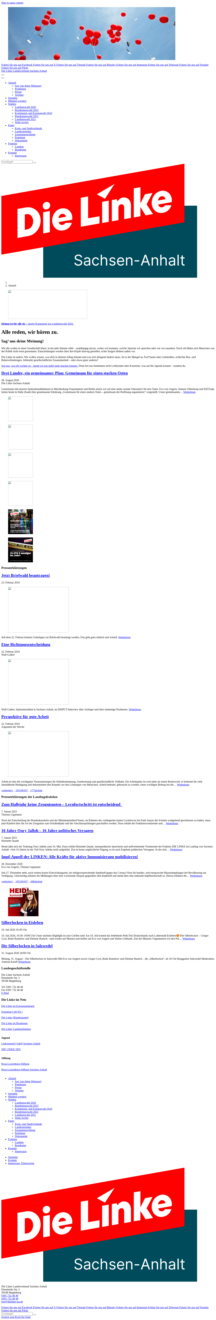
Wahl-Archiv (22, 122)
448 (32, 881)
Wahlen (12, 104)
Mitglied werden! (17, 101)
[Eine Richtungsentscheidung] (108, 682)
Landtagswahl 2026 (25, 107)
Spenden (12, 98)
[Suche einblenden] (2, 74)
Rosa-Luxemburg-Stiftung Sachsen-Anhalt (24, 1069)
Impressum (20, 155)
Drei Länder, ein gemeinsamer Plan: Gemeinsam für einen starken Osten (64, 373)
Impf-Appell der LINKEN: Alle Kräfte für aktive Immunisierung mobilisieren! (69, 857)
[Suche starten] (34, 162)
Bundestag (20, 149)
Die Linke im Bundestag (14, 1023)
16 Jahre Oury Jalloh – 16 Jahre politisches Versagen (47, 830)
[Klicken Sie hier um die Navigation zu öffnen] (2, 77)
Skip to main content (12, 2)
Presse (18, 91)
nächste (38, 790)
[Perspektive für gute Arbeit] (108, 754)
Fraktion (12, 143)
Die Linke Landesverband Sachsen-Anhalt (24, 70)
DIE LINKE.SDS (11, 1049)
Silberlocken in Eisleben (22, 922)
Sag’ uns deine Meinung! (28, 85)
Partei (11, 125)
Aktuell (12, 82)
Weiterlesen (189, 392)
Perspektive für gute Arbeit (25, 716)
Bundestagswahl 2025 (26, 110)
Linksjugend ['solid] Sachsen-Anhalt (20, 1043)
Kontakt (12, 152)
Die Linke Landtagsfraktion (16, 1029)
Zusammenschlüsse (25, 134)
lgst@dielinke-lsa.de (12, 1301)
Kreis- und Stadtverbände (28, 128)
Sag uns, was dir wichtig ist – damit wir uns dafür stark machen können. (39, 365)
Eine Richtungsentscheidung (25, 644)
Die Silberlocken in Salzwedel (27, 946)
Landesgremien (23, 131)
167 (26, 790)
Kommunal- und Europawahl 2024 (33, 113)
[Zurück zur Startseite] (99, 276)
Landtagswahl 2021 (25, 119)
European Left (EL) (11, 1011)
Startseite (13, 1157)
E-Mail (5, 993)
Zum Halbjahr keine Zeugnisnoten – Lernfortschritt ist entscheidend (61, 804)
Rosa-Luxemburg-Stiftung (15, 1063)
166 (22, 790)
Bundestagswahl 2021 (26, 116)
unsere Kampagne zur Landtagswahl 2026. (37, 323)
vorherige (6, 790)
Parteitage (20, 137)
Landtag (19, 146)
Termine (19, 94)
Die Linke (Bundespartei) (15, 1017)
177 (32, 790)
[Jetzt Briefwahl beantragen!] (108, 610)
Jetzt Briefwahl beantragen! (25, 575)
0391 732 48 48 (9, 1298)
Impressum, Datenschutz (21, 1163)
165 (18, 790)
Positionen (20, 88)
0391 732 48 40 (9, 1295)
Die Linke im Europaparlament (17, 1006)
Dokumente (21, 140)
